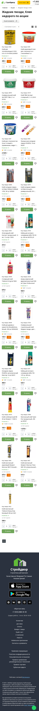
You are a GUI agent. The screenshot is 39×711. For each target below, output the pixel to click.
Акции (13, 8)
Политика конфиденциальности (19, 654)
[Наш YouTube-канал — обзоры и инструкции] (19, 602)
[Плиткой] (32, 27)
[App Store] (19, 586)
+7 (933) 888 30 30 (19, 612)
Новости (19, 638)
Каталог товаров (22, 2)
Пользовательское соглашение (19, 657)
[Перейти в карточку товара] (10, 37)
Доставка (20, 624)
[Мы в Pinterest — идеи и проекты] (8, 602)
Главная (4, 8)
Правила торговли (20, 664)
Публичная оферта (19, 667)
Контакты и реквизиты (19, 643)
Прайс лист (19, 632)
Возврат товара (19, 629)
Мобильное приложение (19, 640)
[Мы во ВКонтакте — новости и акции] (14, 602)
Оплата (19, 626)
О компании (19, 635)
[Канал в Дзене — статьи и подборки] (24, 602)
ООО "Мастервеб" (29, 705)
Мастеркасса (26, 677)
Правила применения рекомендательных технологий (19, 661)
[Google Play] (19, 594)
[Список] (36, 27)
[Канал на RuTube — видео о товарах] (30, 602)
